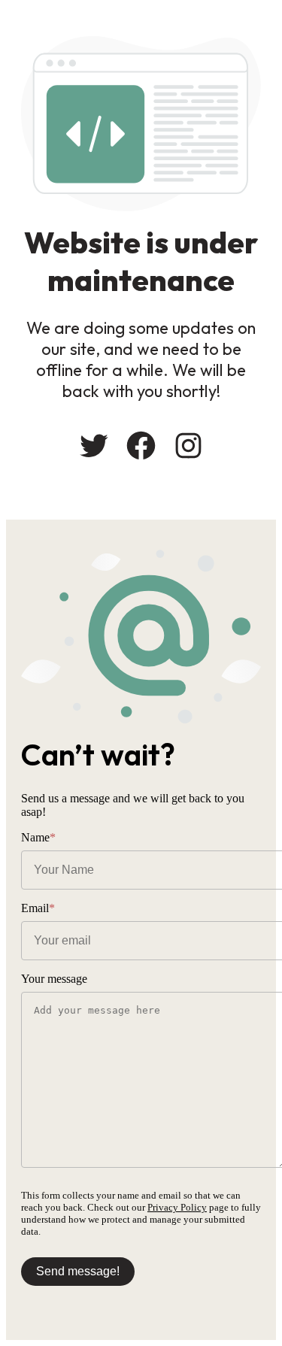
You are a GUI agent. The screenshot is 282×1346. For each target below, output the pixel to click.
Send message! (78, 1271)
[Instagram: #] (188, 445)
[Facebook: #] (141, 445)
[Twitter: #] (94, 445)
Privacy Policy (177, 1207)
